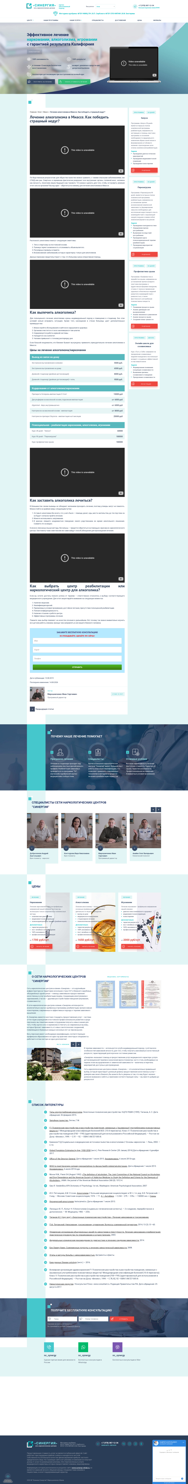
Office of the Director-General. (62, 1159)
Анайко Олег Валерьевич (143, 853)
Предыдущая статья (43, 709)
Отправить (77, 667)
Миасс (46, 112)
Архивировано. (112, 1159)
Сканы (153, 1196)
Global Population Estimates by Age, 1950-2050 (70, 1150)
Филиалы (157, 20)
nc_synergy (50, 1355)
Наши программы (51, 20)
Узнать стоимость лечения (76, 82)
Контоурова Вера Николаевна (76, 853)
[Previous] (153, 809)
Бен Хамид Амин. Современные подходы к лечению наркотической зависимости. (88, 1247)
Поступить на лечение (43, 82)
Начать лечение (43, 946)
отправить (123, 1319)
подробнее (146, 170)
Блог (40, 112)
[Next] (158, 809)
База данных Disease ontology (63, 1262)
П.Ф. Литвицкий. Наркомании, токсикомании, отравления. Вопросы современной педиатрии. (93, 1224)
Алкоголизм (82, 1193)
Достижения (120, 20)
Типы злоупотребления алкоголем (65, 1112)
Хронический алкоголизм (61, 1201)
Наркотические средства (61, 1284)
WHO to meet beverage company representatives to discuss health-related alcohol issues (88, 1166)
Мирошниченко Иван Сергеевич (62, 694)
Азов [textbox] (98, 6)
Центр (29, 20)
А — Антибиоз (107, 1196)
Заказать (99, 363)
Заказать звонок (108, 1445)
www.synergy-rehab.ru (81, 1468)
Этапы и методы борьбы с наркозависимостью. (72, 1255)
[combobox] (105, 6)
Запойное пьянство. (59, 1120)
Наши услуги (75, 20)
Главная (33, 112)
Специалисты (97, 20)
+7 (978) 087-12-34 (146, 5)
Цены (139, 20)
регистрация (146, 384)
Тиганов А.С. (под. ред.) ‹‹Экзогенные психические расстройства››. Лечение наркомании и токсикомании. (99, 1217)
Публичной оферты (73, 1326)
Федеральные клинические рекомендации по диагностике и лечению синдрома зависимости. (94, 1240)
